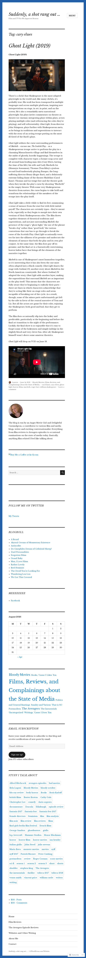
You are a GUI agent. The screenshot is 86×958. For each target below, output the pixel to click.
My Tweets (14, 516)
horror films (18, 387)
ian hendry (55, 840)
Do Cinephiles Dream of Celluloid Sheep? (31, 549)
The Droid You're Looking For (25, 571)
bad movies (54, 783)
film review (26, 821)
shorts (60, 863)
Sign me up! (17, 755)
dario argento (45, 802)
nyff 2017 (14, 854)
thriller (31, 873)
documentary (16, 807)
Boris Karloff (55, 792)
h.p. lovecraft (16, 835)
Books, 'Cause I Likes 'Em (43, 675)
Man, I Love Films (19, 561)
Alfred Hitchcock (18, 783)
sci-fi (12, 863)
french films (45, 826)
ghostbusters (34, 830)
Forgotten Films (18, 555)
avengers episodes (37, 783)
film (42, 816)
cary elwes (55, 385)
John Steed (30, 844)
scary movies (56, 859)
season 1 (21, 863)
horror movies (40, 840)
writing (13, 882)
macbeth (27, 387)
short (52, 863)
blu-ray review (17, 792)
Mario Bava (15, 849)
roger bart (35, 387)
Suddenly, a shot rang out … (34, 14)
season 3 (42, 863)
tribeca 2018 (57, 873)
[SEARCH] (62, 472)
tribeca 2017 (43, 873)
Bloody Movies (38, 382)
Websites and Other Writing (22, 933)
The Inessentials (49, 709)
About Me (13, 938)
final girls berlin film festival (23, 826)
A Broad (15, 539)
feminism (33, 816)
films (50, 821)
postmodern (15, 859)
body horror (32, 792)
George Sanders (17, 830)
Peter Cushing (45, 854)
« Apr (19, 657)
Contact (12, 944)
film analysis (53, 816)
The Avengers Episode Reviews (24, 927)
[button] (37, 75)
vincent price (30, 877)
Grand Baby (17, 558)
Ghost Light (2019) (29, 46)
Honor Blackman (52, 835)
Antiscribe (16, 546)
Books (44, 792)
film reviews (40, 821)
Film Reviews (15, 922)
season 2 (31, 863)
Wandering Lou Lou (20, 574)
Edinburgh (41, 807)
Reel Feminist (17, 568)
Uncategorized (16, 712)
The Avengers (31, 708)
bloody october (48, 788)
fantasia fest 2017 (47, 811)
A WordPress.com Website (39, 951)
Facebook (15, 600)
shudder (14, 868)
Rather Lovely (18, 564)
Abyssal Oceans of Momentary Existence (30, 542)
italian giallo (16, 844)
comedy (32, 802)
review (27, 859)
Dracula (29, 807)
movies (45, 849)
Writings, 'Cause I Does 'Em (37, 712)
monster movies (31, 849)
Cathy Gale (45, 797)
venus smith (16, 877)
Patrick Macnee (28, 854)
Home (11, 916)
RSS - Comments (19, 903)
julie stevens (44, 844)
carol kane (46, 385)
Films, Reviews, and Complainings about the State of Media (34, 690)
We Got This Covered (21, 577)
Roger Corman (40, 859)
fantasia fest (31, 811)
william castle (46, 877)
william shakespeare (48, 387)
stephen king (26, 868)
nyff (53, 849)
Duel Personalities (20, 552)
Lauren (15, 382)
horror (13, 840)
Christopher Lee (17, 802)
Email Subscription (24, 728)
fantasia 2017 (16, 811)
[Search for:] (34, 472)
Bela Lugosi (15, 788)
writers (59, 877)
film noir (14, 821)
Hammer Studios (33, 835)
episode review (56, 807)
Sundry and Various (41, 705)
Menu (72, 16)
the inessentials (17, 873)
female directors (18, 816)
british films (15, 797)
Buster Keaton (31, 797)
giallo (45, 830)
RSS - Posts (16, 900)
